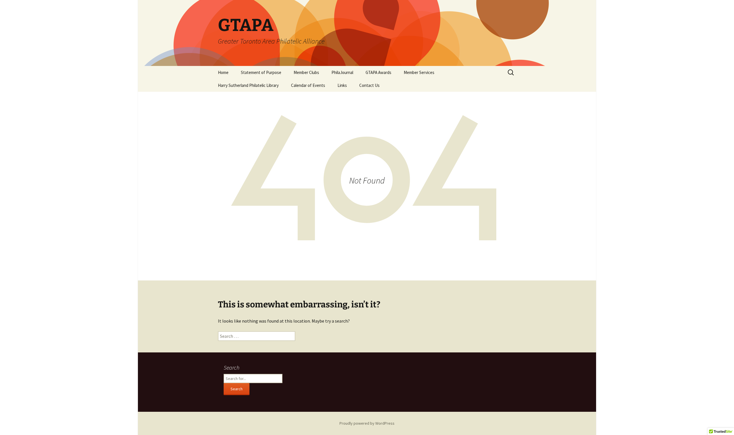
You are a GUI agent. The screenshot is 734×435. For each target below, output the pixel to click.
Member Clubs (306, 72)
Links (342, 85)
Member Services (419, 72)
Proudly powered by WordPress (367, 423)
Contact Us (369, 85)
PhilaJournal (342, 72)
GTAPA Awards (378, 72)
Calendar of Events (308, 85)
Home (223, 72)
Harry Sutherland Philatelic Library (248, 85)
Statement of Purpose (261, 72)
